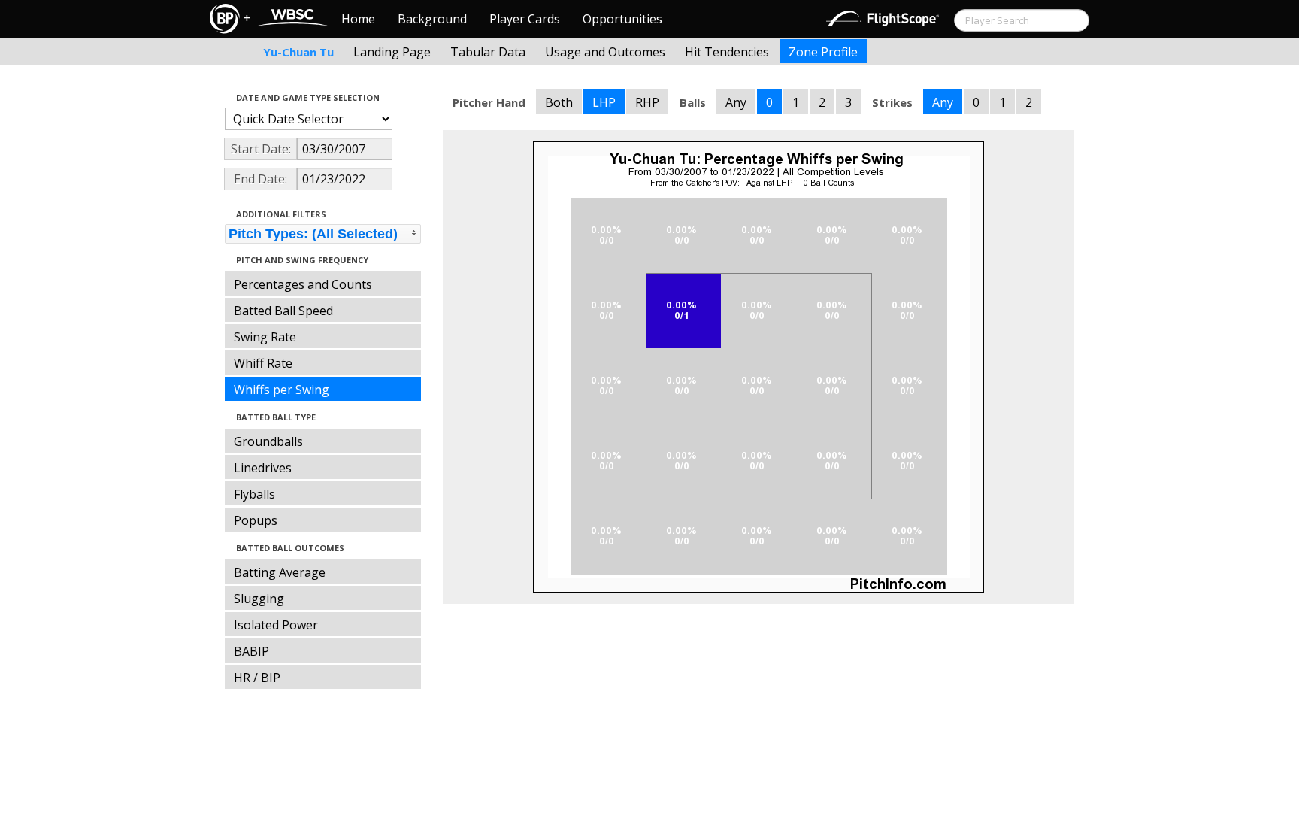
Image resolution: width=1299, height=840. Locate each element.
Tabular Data (487, 52)
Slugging (259, 598)
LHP (604, 102)
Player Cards (524, 19)
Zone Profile (823, 52)
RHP (647, 102)
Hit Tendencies (727, 52)
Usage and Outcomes (605, 52)
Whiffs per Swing (281, 389)
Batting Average (280, 572)
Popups (255, 520)
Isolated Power (276, 625)
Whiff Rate (263, 363)
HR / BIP (257, 677)
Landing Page (392, 52)
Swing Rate (265, 337)
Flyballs (254, 494)
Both (559, 102)
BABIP (251, 651)
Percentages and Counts (303, 284)
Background (432, 19)
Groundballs (268, 441)
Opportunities (622, 19)
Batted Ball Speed (283, 310)
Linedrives (263, 467)
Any (735, 102)
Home (358, 19)
